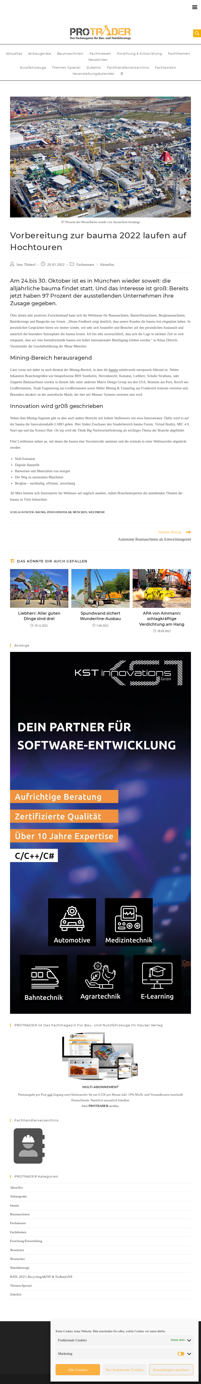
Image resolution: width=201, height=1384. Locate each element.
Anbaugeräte (39, 53)
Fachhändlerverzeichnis (128, 67)
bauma (113, 370)
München (80, 512)
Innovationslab (59, 512)
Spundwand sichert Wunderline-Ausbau (100, 616)
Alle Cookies (78, 1370)
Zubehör (94, 67)
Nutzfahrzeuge (33, 67)
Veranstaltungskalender (93, 74)
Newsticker (98, 60)
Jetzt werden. (100, 1106)
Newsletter (17, 1250)
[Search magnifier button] (197, 33)
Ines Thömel (26, 265)
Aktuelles (14, 53)
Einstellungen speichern (171, 1370)
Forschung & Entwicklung (139, 53)
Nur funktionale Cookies (124, 1370)
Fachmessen (100, 53)
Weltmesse (96, 512)
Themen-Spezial (66, 67)
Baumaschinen (70, 53)
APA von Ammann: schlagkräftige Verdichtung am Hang (161, 619)
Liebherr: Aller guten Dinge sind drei (39, 616)
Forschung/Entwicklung (26, 1241)
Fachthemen (179, 53)
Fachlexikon (165, 67)
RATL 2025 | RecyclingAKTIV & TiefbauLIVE (41, 1277)
